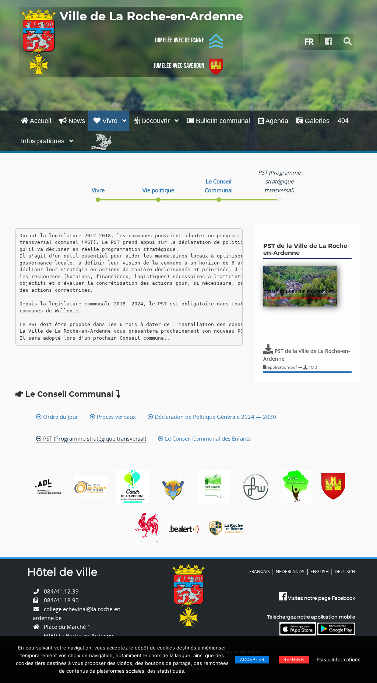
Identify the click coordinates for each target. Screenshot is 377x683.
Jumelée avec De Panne (179, 40)
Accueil (39, 121)
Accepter (252, 659)
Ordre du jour (60, 416)
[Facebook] (328, 41)
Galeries (316, 121)
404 (343, 120)
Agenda (276, 121)
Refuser (293, 659)
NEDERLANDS (290, 571)
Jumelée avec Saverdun (179, 65)
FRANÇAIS (259, 571)
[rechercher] (348, 41)
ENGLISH (319, 571)
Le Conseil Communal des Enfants (207, 438)
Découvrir (156, 121)
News (76, 121)
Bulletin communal (222, 121)
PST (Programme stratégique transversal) (94, 438)
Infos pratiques (43, 141)
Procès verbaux (115, 416)
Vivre (110, 121)
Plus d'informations (338, 659)
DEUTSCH (345, 571)
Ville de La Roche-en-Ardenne (151, 16)
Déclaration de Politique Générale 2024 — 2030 (214, 416)
